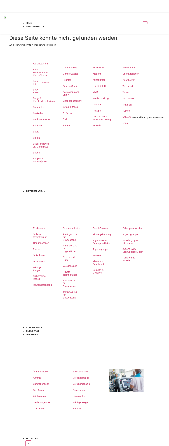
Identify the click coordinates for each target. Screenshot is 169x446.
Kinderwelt (32, 331)
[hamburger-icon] (145, 22)
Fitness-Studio (34, 327)
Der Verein (31, 334)
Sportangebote (34, 26)
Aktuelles (31, 438)
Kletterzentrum (35, 191)
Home (28, 23)
